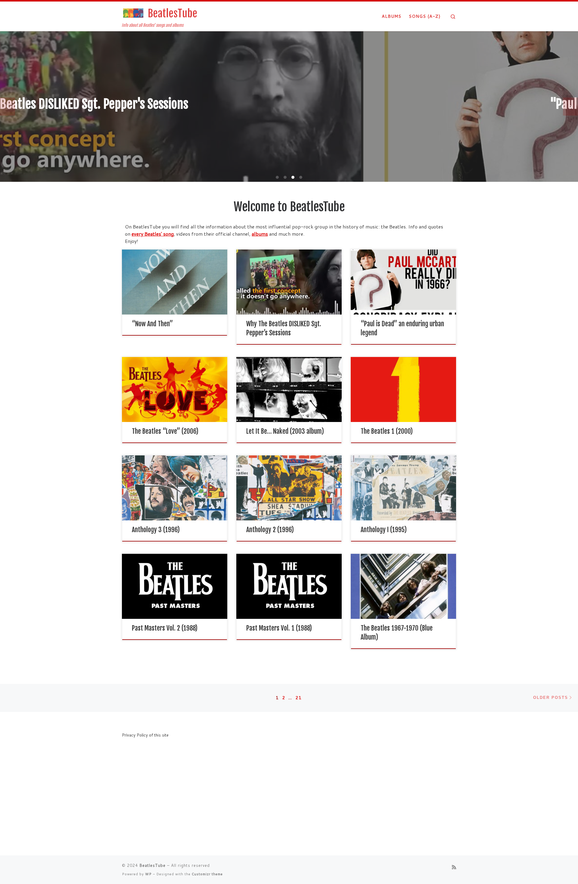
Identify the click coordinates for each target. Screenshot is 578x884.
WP (148, 874)
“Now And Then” (152, 324)
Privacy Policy (135, 735)
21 (298, 697)
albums (260, 233)
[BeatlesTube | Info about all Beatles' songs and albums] (159, 12)
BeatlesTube (152, 865)
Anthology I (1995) (384, 530)
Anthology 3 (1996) (156, 530)
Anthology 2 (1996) (270, 530)
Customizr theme (207, 874)
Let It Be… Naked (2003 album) (285, 431)
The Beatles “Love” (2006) (165, 431)
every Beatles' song (153, 233)
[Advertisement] (289, 806)
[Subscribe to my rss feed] (454, 867)
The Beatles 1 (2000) (387, 431)
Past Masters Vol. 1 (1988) (279, 628)
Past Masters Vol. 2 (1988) (164, 628)
